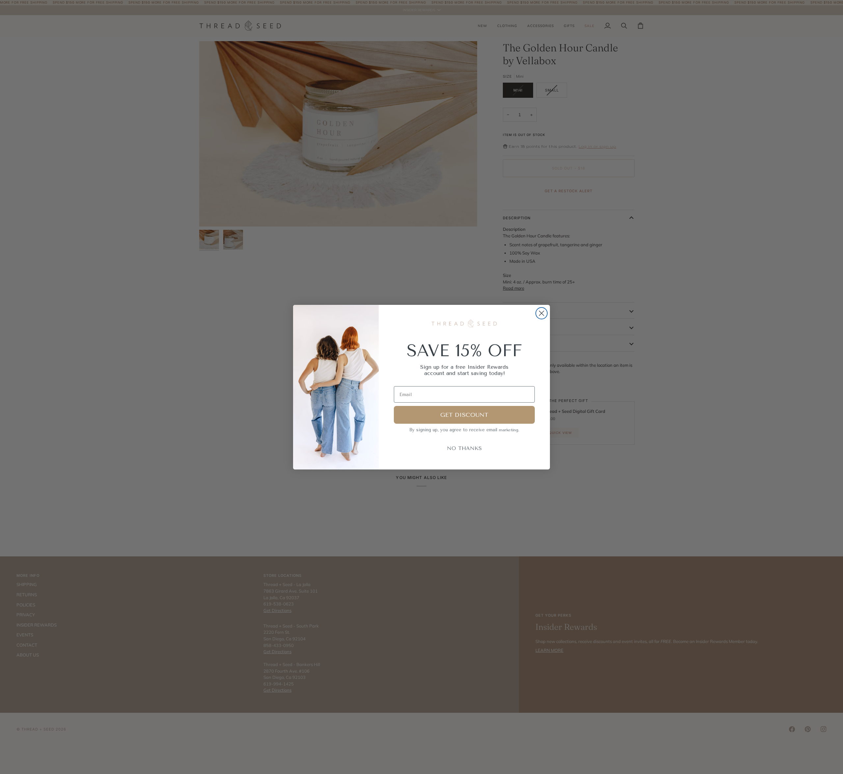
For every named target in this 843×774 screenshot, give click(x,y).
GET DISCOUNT (464, 414)
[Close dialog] (541, 313)
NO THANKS (464, 448)
